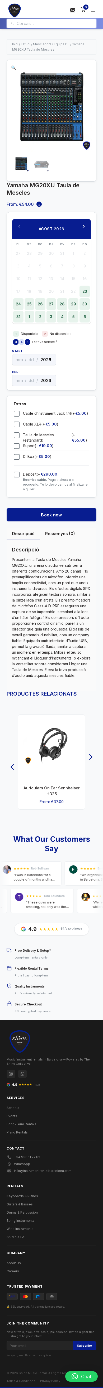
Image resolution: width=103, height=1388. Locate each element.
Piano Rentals (17, 1132)
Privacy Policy (50, 1381)
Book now (51, 514)
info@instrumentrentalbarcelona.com (43, 1171)
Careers (13, 1271)
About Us (14, 1263)
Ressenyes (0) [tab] (60, 533)
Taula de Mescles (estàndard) (55, 437)
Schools (13, 1108)
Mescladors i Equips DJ (51, 44)
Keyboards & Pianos (22, 1196)
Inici (15, 44)
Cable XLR (40, 424)
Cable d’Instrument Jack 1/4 (55, 413)
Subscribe (84, 1345)
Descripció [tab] (23, 533)
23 (84, 291)
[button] (13, 67)
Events (12, 1116)
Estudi (25, 44)
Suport (38, 445)
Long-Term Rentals (21, 1124)
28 (62, 304)
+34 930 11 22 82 (27, 1157)
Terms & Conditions (21, 1381)
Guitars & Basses (20, 1204)
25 (29, 304)
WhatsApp (22, 1164)
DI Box (37, 456)
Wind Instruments (20, 1229)
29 (73, 304)
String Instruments (21, 1221)
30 (84, 304)
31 (18, 316)
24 (18, 304)
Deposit (41, 474)
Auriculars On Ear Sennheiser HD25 (52, 790)
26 (40, 304)
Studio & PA (15, 1237)
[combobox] (54, 23)
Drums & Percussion (22, 1212)
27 (51, 304)
